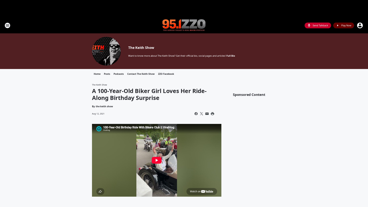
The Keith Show (141, 47)
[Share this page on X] (202, 114)
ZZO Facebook (166, 73)
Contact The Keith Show (141, 73)
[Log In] (360, 25)
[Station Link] (184, 25)
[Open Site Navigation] (7, 25)
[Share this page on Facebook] (196, 114)
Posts (107, 73)
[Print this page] (212, 114)
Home (97, 73)
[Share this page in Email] (207, 114)
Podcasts (119, 73)
